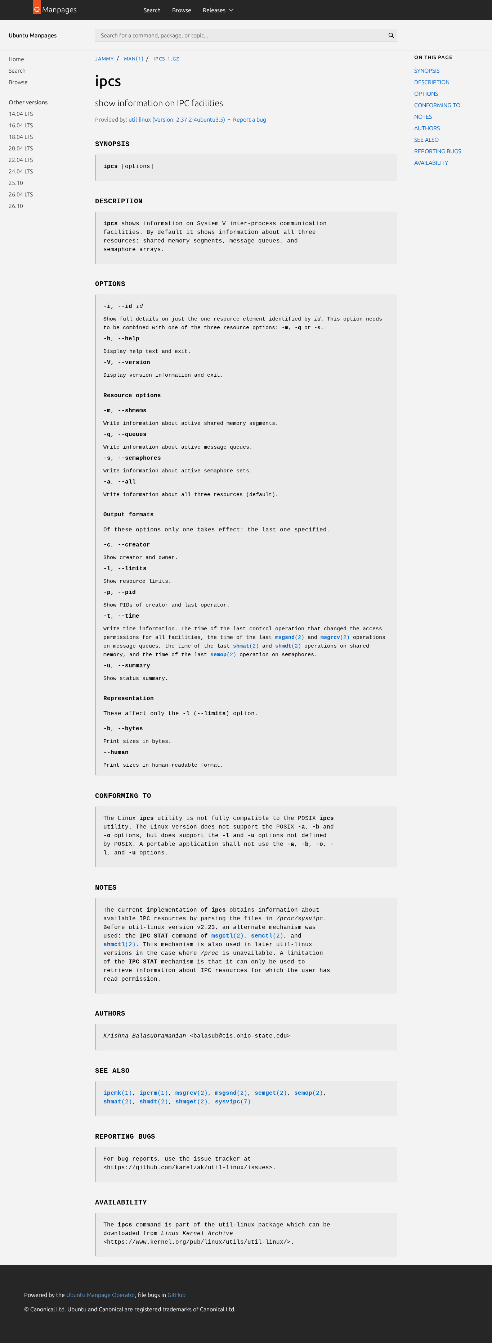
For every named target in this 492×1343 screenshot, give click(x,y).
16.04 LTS (21, 125)
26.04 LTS (21, 194)
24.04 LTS (21, 171)
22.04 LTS (21, 159)
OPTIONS (426, 93)
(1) (117, 1093)
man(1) (134, 58)
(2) (289, 638)
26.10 (16, 206)
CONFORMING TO (437, 105)
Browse (181, 10)
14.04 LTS (21, 113)
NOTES (423, 116)
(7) (233, 1102)
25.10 (16, 183)
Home (16, 59)
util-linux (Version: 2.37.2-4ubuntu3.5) (177, 119)
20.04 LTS (21, 148)
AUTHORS (427, 128)
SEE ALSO (426, 139)
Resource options (132, 396)
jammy (104, 58)
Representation (128, 698)
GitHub (176, 1295)
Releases (214, 10)
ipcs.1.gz (166, 58)
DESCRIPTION (431, 82)
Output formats (128, 515)
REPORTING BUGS (437, 151)
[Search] (391, 35)
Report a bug (249, 119)
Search (152, 10)
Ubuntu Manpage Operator (100, 1295)
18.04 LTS (21, 136)
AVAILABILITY (431, 162)
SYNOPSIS (426, 70)
